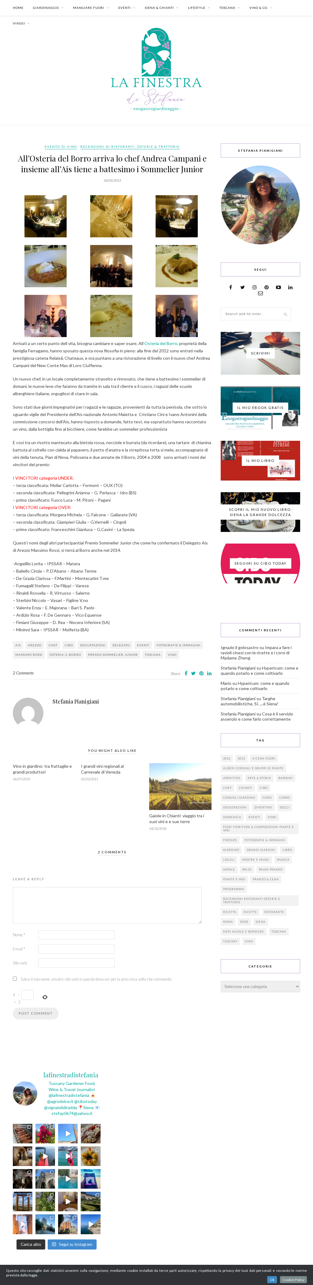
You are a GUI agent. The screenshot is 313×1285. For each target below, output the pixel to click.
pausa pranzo (271, 869)
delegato (121, 645)
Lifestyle (196, 7)
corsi (267, 797)
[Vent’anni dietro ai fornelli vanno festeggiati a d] (90, 1133)
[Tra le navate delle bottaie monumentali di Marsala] (22, 1156)
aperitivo (231, 778)
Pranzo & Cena (266, 879)
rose (244, 921)
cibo (69, 645)
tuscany (230, 941)
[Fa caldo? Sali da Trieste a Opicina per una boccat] (68, 1201)
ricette (250, 912)
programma (233, 889)
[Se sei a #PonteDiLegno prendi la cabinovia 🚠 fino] (68, 1156)
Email (19, 948)
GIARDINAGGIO (46, 7)
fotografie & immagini (178, 645)
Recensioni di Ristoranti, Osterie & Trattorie (130, 146)
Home (18, 7)
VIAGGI (19, 23)
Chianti (245, 787)
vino (172, 654)
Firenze (230, 840)
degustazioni (92, 645)
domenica (232, 817)
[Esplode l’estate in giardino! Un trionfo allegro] (45, 1201)
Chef (53, 645)
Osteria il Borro (65, 654)
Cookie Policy (293, 1279)
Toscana (153, 654)
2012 (226, 758)
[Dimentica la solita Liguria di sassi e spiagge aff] (90, 1224)
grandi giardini (261, 850)
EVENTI (124, 7)
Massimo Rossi (28, 654)
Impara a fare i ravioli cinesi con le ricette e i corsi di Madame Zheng (256, 652)
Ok (272, 1279)
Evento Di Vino (61, 146)
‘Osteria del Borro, (161, 343)
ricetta (229, 912)
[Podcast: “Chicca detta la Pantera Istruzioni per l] (90, 1179)
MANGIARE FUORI (88, 7)
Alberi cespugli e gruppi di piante (253, 768)
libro (287, 850)
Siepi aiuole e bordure (243, 931)
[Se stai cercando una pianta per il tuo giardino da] (45, 1133)
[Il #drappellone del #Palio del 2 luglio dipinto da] (22, 1224)
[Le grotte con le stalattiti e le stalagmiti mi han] (22, 1179)
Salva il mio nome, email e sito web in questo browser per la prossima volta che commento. (96, 979)
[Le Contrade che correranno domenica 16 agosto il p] (68, 1133)
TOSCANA (227, 7)
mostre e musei (256, 859)
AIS (18, 645)
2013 (241, 758)
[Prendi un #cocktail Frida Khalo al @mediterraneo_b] (45, 1156)
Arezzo (35, 645)
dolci (285, 807)
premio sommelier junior (113, 654)
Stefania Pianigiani (76, 701)
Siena (260, 921)
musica (283, 859)
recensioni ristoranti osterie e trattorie (251, 900)
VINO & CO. (258, 7)
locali (229, 859)
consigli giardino (239, 797)
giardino (231, 850)
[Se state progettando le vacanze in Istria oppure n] (90, 1156)
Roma (228, 921)
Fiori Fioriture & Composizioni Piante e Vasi (258, 828)
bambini (285, 778)
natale (229, 869)
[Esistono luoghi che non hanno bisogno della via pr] (22, 1133)
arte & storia (259, 778)
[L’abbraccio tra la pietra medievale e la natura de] (45, 1179)
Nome (19, 934)
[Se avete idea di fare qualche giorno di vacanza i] (68, 1179)
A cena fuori (263, 758)
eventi (143, 645)
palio (247, 869)
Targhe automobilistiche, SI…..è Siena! (249, 701)
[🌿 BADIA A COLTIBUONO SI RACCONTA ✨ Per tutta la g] (90, 1201)
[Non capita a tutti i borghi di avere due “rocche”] (22, 1201)
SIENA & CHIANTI (159, 7)
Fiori (272, 817)
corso (284, 797)
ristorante (274, 912)
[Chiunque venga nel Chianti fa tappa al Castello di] (68, 1224)
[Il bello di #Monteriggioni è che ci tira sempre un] (45, 1224)
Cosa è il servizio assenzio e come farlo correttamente (257, 716)
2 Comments (23, 672)
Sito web (20, 962)
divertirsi (263, 807)
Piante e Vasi (234, 879)
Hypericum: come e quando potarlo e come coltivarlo (259, 670)
